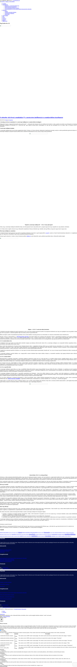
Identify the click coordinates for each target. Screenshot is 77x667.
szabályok (22, 536)
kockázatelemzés (19, 534)
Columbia (51, 532)
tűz (44, 536)
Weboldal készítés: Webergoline (20, 609)
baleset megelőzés (26, 532)
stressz (18, 536)
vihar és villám (67, 536)
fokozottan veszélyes (3, 534)
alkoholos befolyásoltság (12, 532)
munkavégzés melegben (4, 536)
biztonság (47, 532)
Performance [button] (2, 652)
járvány (10, 534)
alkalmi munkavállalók (4, 532)
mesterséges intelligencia (47, 534)
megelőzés (32, 534)
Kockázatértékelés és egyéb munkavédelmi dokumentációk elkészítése (13, 558)
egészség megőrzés (58, 532)
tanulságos (34, 536)
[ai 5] (5, 25)
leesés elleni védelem (25, 534)
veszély (56, 536)
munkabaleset (55, 534)
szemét (25, 536)
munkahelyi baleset (61, 534)
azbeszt (17, 532)
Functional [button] (2, 649)
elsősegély (64, 532)
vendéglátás (53, 536)
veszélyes (63, 536)
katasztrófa (14, 534)
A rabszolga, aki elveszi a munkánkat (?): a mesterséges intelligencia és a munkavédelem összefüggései (31, 117)
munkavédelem (70, 534)
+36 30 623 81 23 (16, 0)
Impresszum (2, 552)
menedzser (37, 534)
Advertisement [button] (3, 659)
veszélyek (59, 536)
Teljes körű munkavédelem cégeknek (7, 559)
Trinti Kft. (11, 120)
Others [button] (1, 663)
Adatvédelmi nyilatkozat (4, 550)
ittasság (8, 534)
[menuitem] (39, 3)
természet (39, 536)
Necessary (3, 630)
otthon (12, 536)
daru (53, 532)
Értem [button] (1, 616)
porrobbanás (15, 536)
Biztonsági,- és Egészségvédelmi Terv (7, 560)
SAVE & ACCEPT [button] (3, 666)
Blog (7, 120)
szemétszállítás (28, 536)
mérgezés (9, 536)
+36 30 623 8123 (5, 567)
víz (70, 536)
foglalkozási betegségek (70, 532)
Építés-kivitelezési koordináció (6, 561)
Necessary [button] (2, 629)
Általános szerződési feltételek (5, 549)
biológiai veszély (41, 532)
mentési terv (41, 534)
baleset (20, 532)
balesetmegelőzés (34, 532)
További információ (6, 616)
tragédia (42, 536)
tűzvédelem (48, 536)
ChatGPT (47, 232)
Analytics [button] (2, 656)
